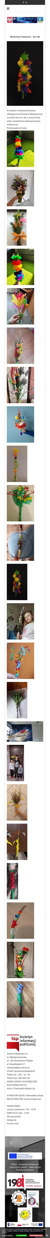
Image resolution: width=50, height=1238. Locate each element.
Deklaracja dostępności (29, 1164)
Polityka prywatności (25, 1170)
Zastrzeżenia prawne (18, 1167)
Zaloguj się (11, 1120)
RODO (14, 1164)
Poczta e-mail (13, 1124)
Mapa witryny (35, 1167)
